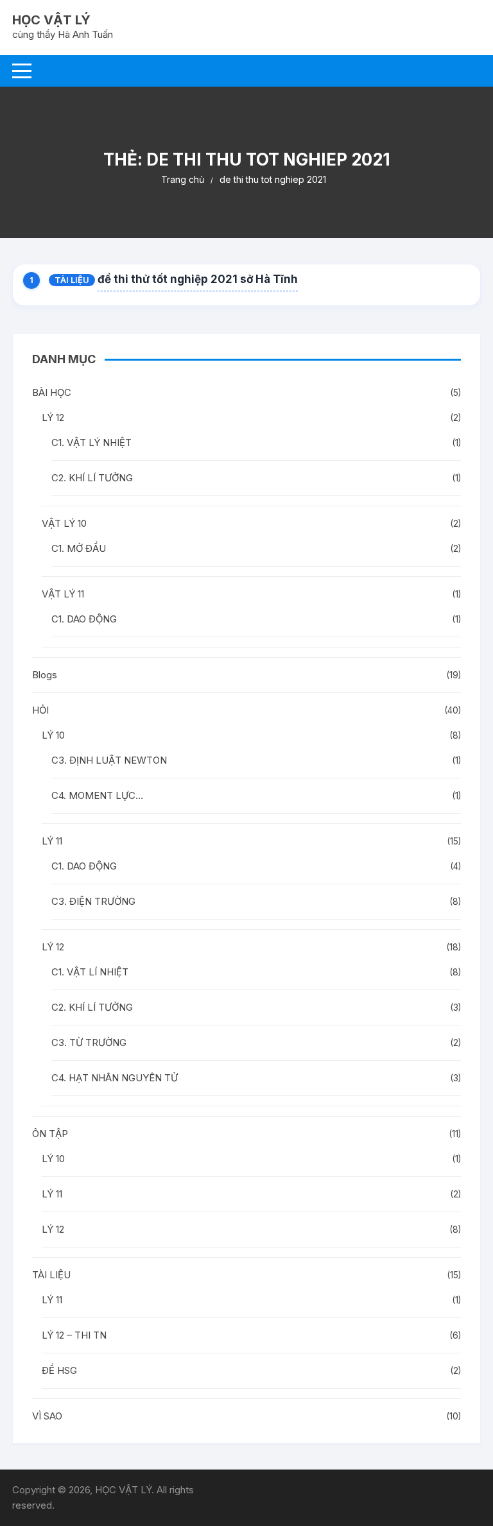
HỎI (40, 710)
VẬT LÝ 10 (64, 523)
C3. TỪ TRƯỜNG (88, 1042)
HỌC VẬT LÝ (51, 20)
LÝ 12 (53, 417)
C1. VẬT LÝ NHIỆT (91, 442)
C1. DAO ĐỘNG (84, 619)
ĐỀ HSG (59, 1370)
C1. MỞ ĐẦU (78, 548)
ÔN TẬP (50, 1133)
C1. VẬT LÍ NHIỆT (89, 972)
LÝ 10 (53, 735)
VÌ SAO (47, 1416)
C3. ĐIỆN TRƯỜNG (93, 901)
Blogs (44, 675)
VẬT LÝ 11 (63, 594)
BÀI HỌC (51, 392)
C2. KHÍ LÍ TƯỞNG (92, 478)
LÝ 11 (52, 841)
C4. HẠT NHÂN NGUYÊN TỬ (114, 1078)
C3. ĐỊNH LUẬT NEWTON (109, 760)
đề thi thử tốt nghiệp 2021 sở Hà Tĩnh (198, 279)
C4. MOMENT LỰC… (97, 795)
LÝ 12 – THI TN (74, 1335)
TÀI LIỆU (72, 280)
